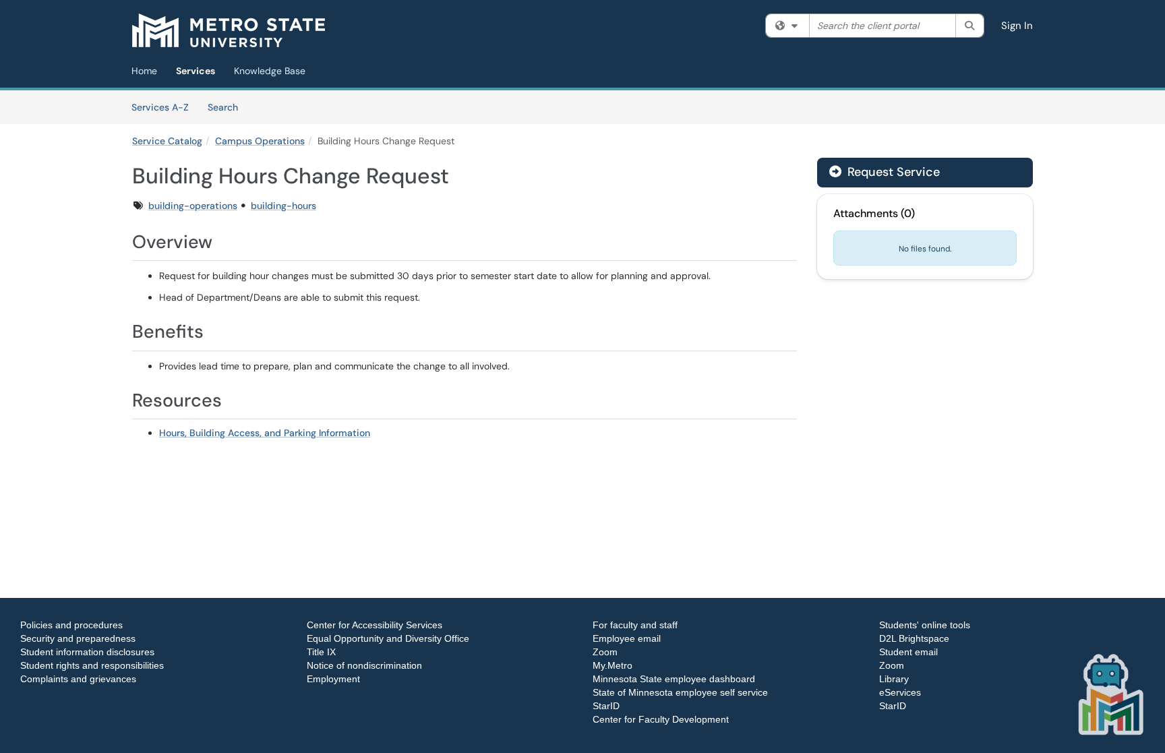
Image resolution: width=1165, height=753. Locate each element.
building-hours (283, 206)
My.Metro (612, 665)
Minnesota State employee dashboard (674, 678)
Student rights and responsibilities (92, 665)
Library (894, 678)
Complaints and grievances (78, 678)
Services (195, 71)
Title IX (321, 651)
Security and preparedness (78, 638)
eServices (900, 692)
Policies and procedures (71, 625)
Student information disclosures (87, 651)
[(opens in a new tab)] (228, 30)
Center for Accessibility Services (374, 625)
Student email (908, 651)
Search (227, 106)
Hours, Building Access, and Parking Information (264, 433)
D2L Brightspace (914, 638)
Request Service (892, 172)
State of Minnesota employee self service (680, 692)
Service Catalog (167, 141)
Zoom (605, 651)
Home (144, 71)
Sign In (1017, 25)
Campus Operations (260, 141)
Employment (333, 678)
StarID (606, 705)
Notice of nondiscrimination (364, 665)
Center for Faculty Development (661, 719)
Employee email (627, 638)
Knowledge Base (269, 71)
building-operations (192, 206)
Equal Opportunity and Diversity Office (388, 638)
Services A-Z (160, 107)
